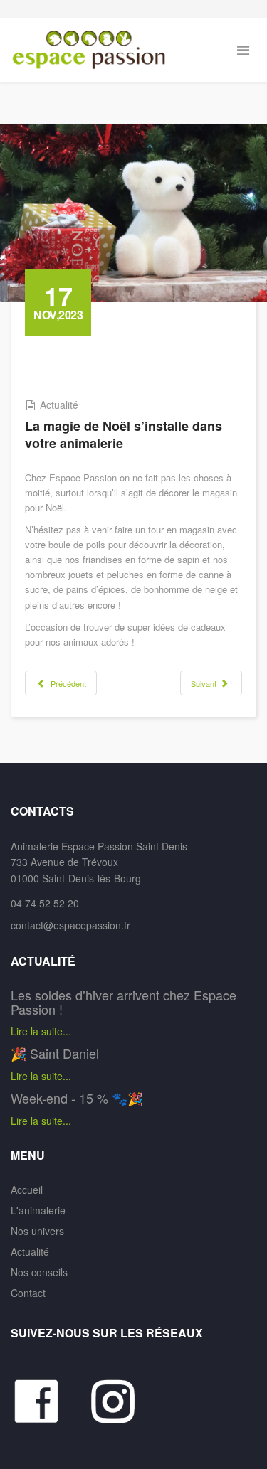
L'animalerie (38, 1210)
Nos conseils (39, 1272)
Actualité (59, 404)
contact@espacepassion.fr (70, 925)
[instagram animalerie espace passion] (120, 1401)
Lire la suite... (41, 1031)
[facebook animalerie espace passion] (49, 1401)
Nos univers (37, 1231)
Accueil (27, 1189)
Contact (28, 1293)
